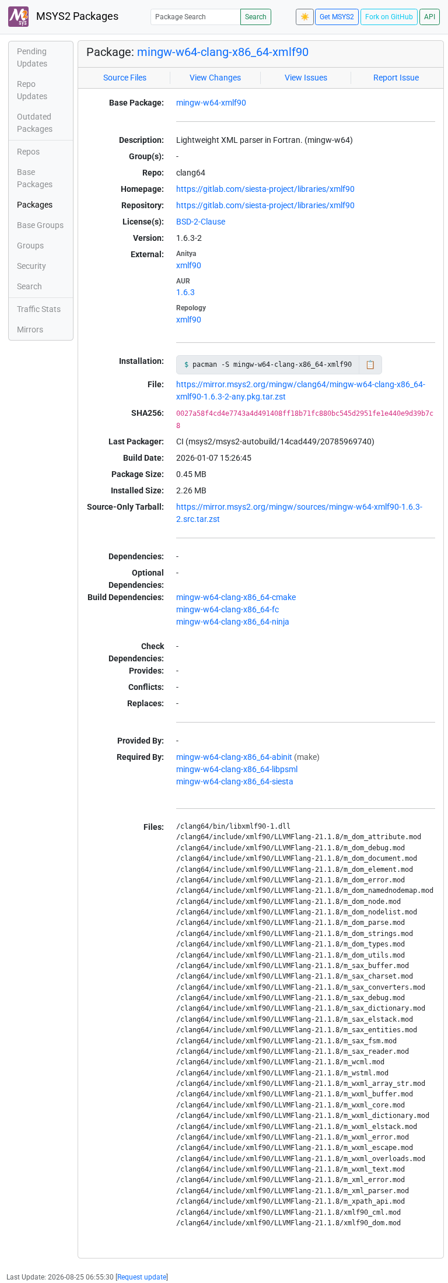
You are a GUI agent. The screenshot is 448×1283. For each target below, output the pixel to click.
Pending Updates (32, 57)
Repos (28, 151)
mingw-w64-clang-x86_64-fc (227, 609)
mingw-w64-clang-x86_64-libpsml (237, 769)
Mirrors (30, 329)
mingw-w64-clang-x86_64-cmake (236, 597)
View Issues (306, 77)
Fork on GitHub (389, 17)
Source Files (124, 77)
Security (31, 266)
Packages (34, 204)
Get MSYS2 (337, 17)
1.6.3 (185, 292)
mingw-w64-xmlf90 (211, 102)
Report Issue (396, 77)
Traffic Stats (39, 309)
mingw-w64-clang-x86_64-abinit (234, 757)
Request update (141, 1277)
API (429, 17)
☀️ (304, 17)
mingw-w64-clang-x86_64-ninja (232, 621)
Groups (30, 245)
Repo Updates (32, 90)
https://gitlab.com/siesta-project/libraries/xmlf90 (265, 189)
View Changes (215, 77)
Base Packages (34, 178)
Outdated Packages (34, 123)
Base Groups (40, 225)
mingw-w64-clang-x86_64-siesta (234, 781)
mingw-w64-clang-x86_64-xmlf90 (223, 52)
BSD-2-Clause (200, 221)
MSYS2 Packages (76, 16)
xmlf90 (188, 265)
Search (256, 17)
